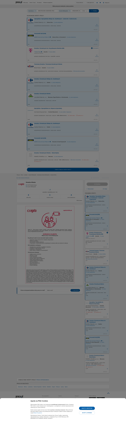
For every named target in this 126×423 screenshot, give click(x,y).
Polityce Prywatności (37, 412)
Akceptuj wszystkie (87, 408)
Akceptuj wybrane (87, 412)
